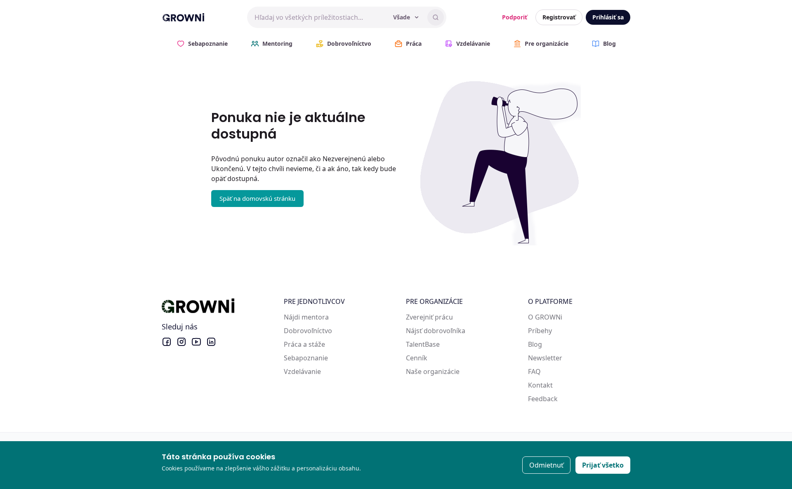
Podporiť (514, 17)
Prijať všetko (603, 465)
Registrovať (558, 17)
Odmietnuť (546, 465)
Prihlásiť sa (608, 17)
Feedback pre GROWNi (563, 398)
